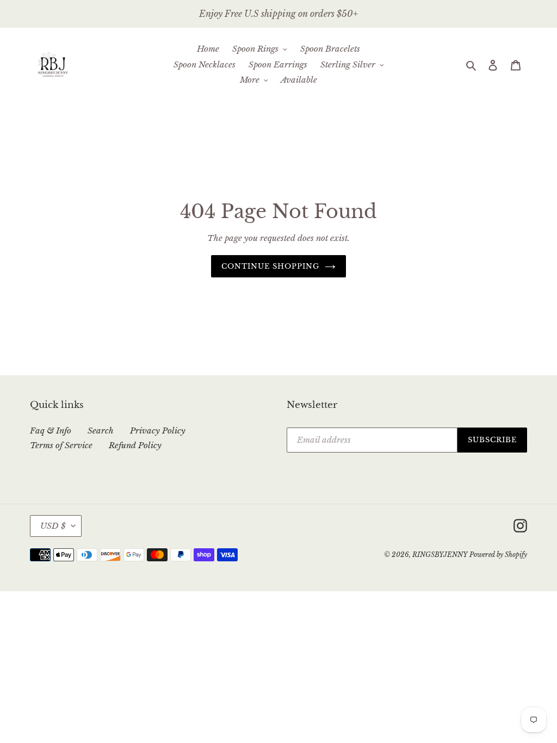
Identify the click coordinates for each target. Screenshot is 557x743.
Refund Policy (135, 445)
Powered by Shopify (498, 554)
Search (101, 430)
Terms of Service (61, 445)
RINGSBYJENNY (439, 554)
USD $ (53, 526)
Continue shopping (270, 266)
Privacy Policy (157, 430)
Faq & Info (50, 430)
